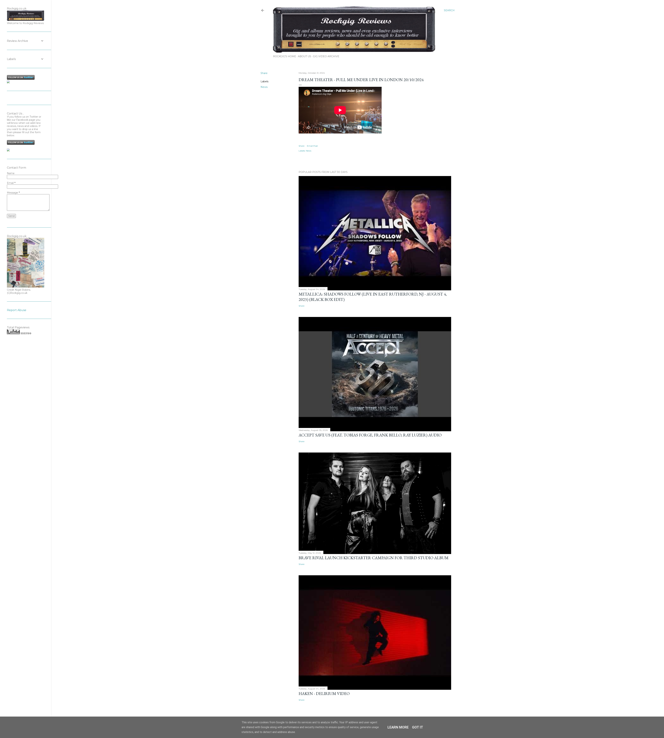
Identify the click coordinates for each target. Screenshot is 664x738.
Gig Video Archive (326, 56)
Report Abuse (16, 310)
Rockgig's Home (284, 56)
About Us (304, 56)
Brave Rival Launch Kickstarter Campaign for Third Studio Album (374, 557)
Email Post (312, 146)
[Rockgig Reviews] (8, 82)
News (264, 87)
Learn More (398, 727)
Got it (417, 727)
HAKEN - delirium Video (324, 693)
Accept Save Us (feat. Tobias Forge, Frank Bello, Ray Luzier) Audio (370, 435)
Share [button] (264, 73)
